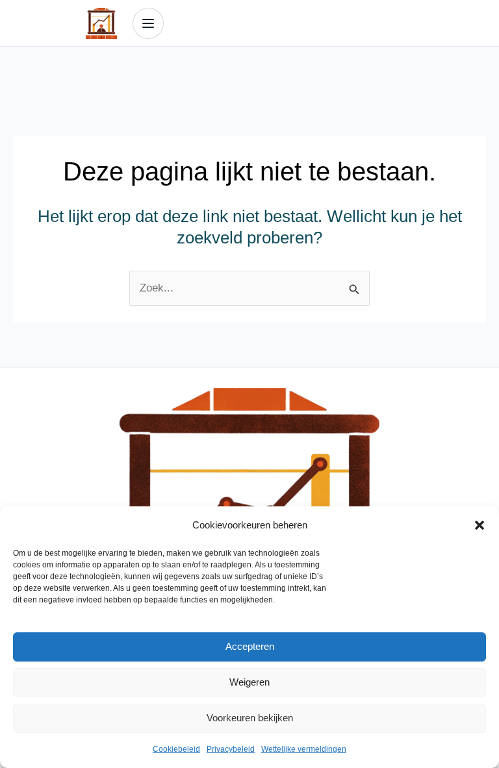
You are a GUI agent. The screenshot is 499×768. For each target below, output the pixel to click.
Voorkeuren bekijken (250, 717)
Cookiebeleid (176, 749)
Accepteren (249, 646)
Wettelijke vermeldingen (303, 749)
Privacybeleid (231, 749)
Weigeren (249, 681)
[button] (479, 525)
